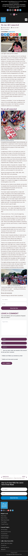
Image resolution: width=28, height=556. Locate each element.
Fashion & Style (4, 537)
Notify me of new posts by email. (10, 359)
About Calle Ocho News (6, 543)
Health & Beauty (5, 535)
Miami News (11, 31)
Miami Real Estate (5, 520)
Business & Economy (6, 531)
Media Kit (3, 549)
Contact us (3, 545)
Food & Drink (4, 533)
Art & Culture (4, 529)
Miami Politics (4, 518)
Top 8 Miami (4, 522)
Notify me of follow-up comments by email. (12, 355)
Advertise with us (5, 547)
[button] (26, 19)
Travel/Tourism (4, 524)
